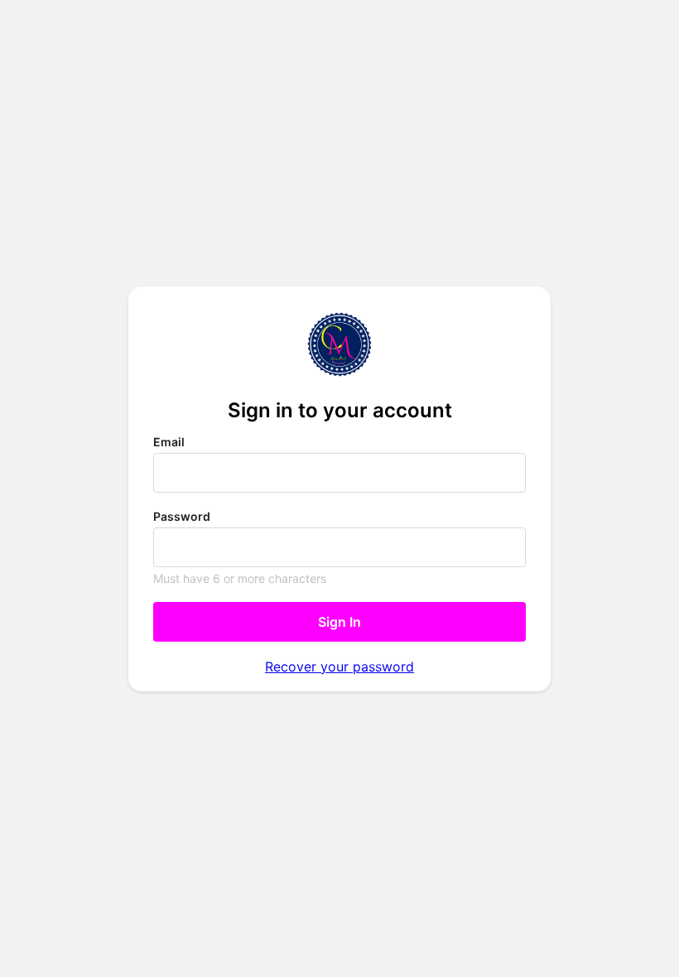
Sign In (339, 622)
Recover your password (339, 666)
